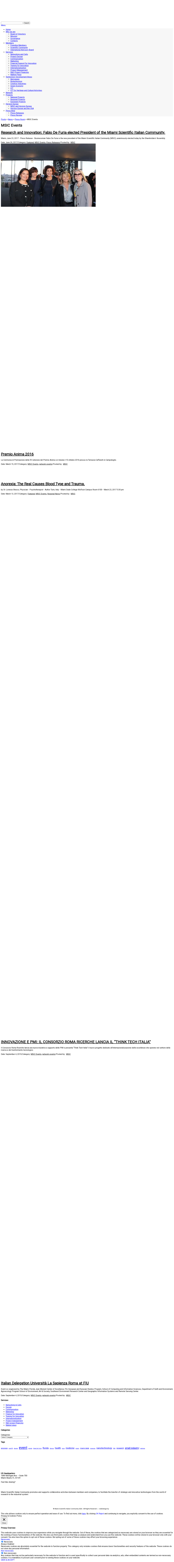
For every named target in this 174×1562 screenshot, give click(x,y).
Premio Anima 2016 (17, 454)
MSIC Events (40, 142)
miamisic (92, 1448)
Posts (3, 119)
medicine (70, 1448)
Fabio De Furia (37, 1448)
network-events (45, 464)
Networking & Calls (13, 1405)
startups (142, 1448)
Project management (14, 1421)
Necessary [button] (5, 1539)
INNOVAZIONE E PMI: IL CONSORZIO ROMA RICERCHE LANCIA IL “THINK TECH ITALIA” (76, 1042)
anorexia (4, 1448)
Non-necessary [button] (7, 1551)
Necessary (8, 1542)
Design (9, 1407)
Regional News (53, 494)
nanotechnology (104, 1448)
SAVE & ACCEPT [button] (8, 1560)
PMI (114, 1448)
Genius (52, 1448)
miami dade (84, 1448)
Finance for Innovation (15, 1414)
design (16, 1448)
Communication (12, 1409)
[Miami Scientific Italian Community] (7, 13)
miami (77, 1448)
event (23, 1448)
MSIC (73, 142)
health (58, 1448)
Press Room (20, 119)
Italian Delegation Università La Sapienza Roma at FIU (45, 1383)
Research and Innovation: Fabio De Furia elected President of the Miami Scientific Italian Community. (83, 132)
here (84, 1513)
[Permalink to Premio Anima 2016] (48, 206)
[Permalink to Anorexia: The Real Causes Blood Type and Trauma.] (53, 478)
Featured (30, 142)
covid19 (11, 1448)
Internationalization (13, 1418)
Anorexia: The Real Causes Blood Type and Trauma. (43, 484)
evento (30, 1448)
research (120, 1448)
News (10, 119)
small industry (132, 1448)
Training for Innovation (15, 1416)
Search (26, 23)
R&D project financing (14, 1423)
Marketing (10, 1412)
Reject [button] (101, 1513)
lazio (63, 1448)
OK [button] (97, 1513)
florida (46, 1448)
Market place (11, 1425)
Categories (5, 1435)
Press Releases (53, 142)
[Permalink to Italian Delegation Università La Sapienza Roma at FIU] (43, 1119)
